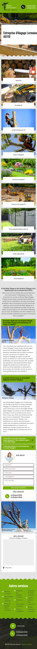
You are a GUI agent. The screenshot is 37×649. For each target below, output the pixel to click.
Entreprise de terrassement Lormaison (19, 603)
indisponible (31, 6)
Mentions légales (27, 644)
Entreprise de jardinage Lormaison (19, 594)
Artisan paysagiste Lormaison (31, 609)
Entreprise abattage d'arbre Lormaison (7, 607)
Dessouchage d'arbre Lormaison (7, 599)
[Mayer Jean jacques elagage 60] (9, 6)
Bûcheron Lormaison (7, 593)
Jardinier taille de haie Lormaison (31, 601)
